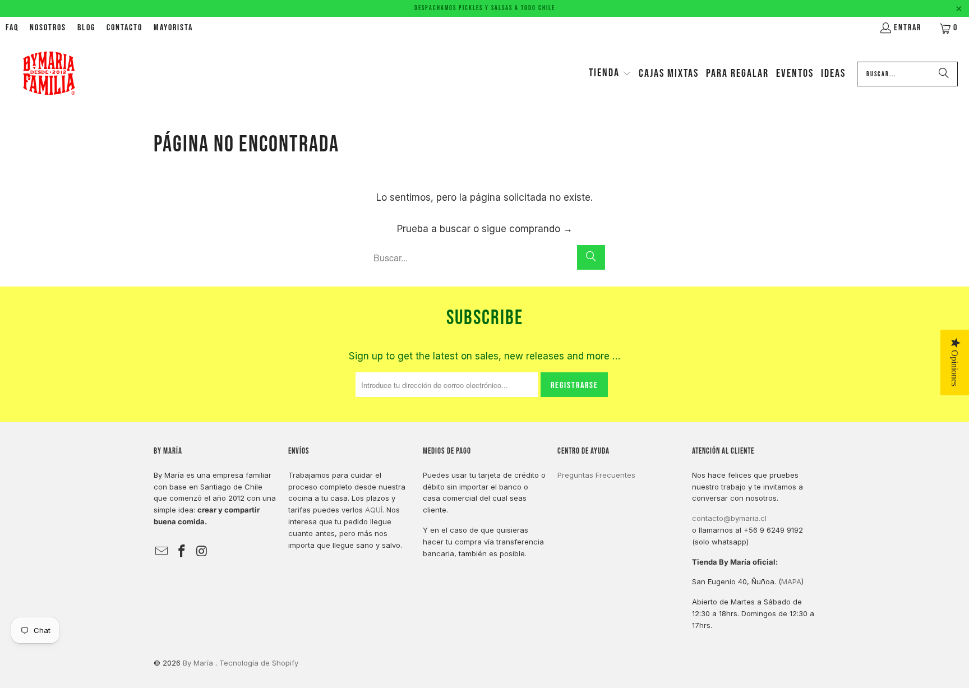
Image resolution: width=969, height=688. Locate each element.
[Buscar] (944, 74)
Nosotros (48, 27)
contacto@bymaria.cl (729, 518)
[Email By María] (162, 551)
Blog (86, 27)
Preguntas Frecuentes (596, 474)
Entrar (907, 27)
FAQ (12, 27)
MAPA (791, 581)
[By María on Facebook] (182, 551)
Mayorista (173, 27)
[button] (610, 74)
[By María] (49, 74)
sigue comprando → (527, 228)
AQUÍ (373, 509)
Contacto (124, 27)
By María (199, 662)
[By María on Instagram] (201, 551)
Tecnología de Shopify (258, 662)
